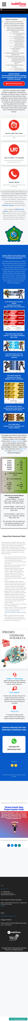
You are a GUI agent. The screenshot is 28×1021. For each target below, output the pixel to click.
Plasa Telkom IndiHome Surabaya (15, 65)
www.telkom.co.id (5, 888)
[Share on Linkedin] (15, 845)
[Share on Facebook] (8, 845)
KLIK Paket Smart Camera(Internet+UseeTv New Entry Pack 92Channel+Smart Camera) (14, 408)
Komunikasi (16, 49)
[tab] (8, 465)
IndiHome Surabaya (17, 451)
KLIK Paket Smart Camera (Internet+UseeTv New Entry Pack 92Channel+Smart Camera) (19, 43)
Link (17, 63)
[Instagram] (12, 765)
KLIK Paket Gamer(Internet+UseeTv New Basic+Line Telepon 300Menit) (14, 426)
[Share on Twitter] (12, 845)
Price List (16, 51)
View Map (2, 905)
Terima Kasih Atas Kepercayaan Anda (15, 56)
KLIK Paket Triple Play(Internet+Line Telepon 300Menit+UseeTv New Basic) (14, 377)
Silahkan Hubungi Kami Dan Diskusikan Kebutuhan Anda (15, 53)
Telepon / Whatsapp (16, 48)
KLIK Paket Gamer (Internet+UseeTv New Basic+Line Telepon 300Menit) (19, 47)
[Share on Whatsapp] (19, 845)
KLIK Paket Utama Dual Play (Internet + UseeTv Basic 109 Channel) (19, 39)
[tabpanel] (14, 510)
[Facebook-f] (15, 765)
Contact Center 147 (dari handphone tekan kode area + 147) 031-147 (19, 70)
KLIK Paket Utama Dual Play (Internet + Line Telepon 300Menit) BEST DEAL (19, 37)
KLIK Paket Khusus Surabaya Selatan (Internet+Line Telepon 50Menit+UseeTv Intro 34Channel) (19, 34)
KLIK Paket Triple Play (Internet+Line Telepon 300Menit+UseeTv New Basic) (19, 41)
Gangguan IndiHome (19, 68)
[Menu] (4, 4)
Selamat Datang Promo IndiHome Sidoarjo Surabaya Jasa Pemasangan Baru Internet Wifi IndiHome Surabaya (14, 23)
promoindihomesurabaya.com (9, 916)
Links (15, 66)
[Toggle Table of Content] (23, 19)
